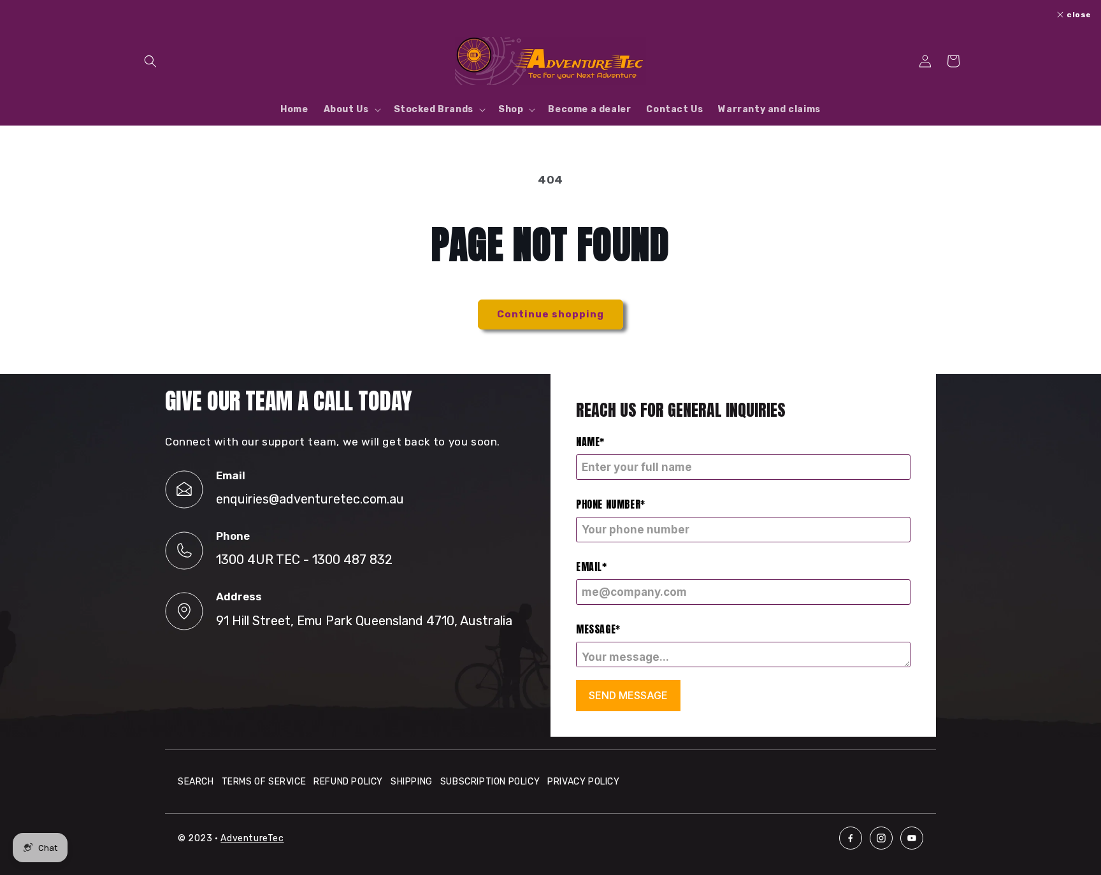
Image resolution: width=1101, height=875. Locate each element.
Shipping (412, 781)
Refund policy (348, 781)
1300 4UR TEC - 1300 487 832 (304, 559)
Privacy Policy (583, 781)
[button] (150, 61)
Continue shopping (550, 314)
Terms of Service (264, 781)
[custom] (850, 838)
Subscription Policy (490, 781)
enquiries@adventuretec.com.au (310, 499)
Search (196, 781)
